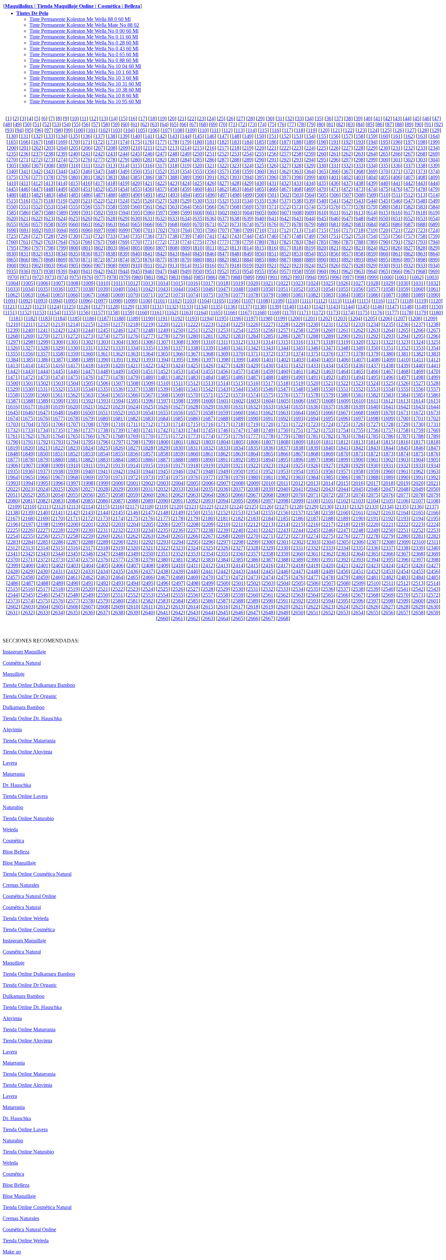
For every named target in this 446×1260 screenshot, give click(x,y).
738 (173, 236)
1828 (148, 448)
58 (105, 124)
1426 (208, 365)
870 (74, 259)
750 (322, 236)
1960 (388, 471)
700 (136, 230)
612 (347, 212)
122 (349, 130)
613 (359, 212)
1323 (403, 342)
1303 (103, 342)
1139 (274, 306)
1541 (193, 389)
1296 (433, 336)
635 (198, 218)
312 (99, 165)
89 (409, 124)
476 (397, 189)
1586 (433, 395)
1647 (43, 412)
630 (136, 218)
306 (25, 165)
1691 (268, 418)
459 (186, 189)
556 (86, 206)
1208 (415, 318)
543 (359, 201)
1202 (325, 318)
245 (136, 154)
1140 (289, 306)
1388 (73, 359)
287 (223, 159)
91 (428, 124)
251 (211, 154)
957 (285, 271)
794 (434, 242)
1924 (283, 465)
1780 (298, 436)
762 (37, 242)
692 (37, 230)
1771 (163, 436)
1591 (73, 401)
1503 (58, 383)
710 (260, 230)
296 (335, 159)
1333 (118, 348)
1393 (148, 359)
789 (372, 242)
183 (235, 142)
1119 (421, 301)
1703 (13, 424)
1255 (253, 330)
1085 (358, 295)
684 (372, 224)
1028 (373, 283)
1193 (192, 318)
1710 (118, 424)
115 (263, 130)
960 (322, 271)
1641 (388, 406)
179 (186, 142)
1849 (28, 453)
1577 (298, 395)
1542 (208, 389)
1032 (433, 283)
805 (136, 248)
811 (211, 248)
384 (124, 177)
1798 (133, 442)
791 (397, 242)
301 (397, 159)
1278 (163, 336)
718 (359, 230)
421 (148, 183)
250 (198, 154)
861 (397, 254)
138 (111, 136)
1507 (118, 383)
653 (421, 218)
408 (421, 177)
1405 (328, 359)
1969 (88, 477)
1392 (133, 359)
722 (409, 230)
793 (421, 242)
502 (285, 195)
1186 (89, 318)
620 (12, 218)
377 (37, 177)
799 (62, 248)
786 (335, 242)
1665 (313, 412)
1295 (418, 336)
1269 (28, 336)
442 (409, 183)
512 (409, 195)
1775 (223, 436)
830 (12, 254)
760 (12, 242)
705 (198, 230)
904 (62, 265)
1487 (253, 377)
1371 (253, 353)
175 (136, 142)
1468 (403, 371)
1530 (28, 389)
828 (421, 248)
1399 (238, 359)
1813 (358, 442)
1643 (418, 406)
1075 (208, 295)
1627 (178, 406)
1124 (54, 306)
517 (37, 201)
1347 (328, 348)
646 (335, 218)
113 (239, 130)
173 (111, 142)
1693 (298, 418)
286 (211, 159)
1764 (58, 436)
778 (235, 242)
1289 (328, 336)
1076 (223, 295)
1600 (208, 401)
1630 (223, 406)
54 (66, 124)
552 (37, 206)
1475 (73, 377)
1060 (418, 289)
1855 (118, 453)
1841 (343, 448)
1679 (88, 418)
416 (86, 183)
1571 (208, 395)
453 (111, 189)
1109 (278, 301)
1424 (178, 365)
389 (186, 177)
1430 (268, 365)
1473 (43, 377)
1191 (163, 318)
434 (310, 183)
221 (273, 148)
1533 (73, 389)
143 (173, 136)
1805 (238, 442)
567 (223, 206)
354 (186, 171)
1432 (298, 365)
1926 (313, 465)
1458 (253, 371)
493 (174, 195)
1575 (268, 395)
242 (99, 154)
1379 (373, 353)
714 (310, 230)
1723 (313, 424)
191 (335, 142)
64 (164, 124)
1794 (73, 442)
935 (12, 271)
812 (223, 248)
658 (49, 224)
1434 (328, 365)
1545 (253, 389)
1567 (148, 395)
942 (99, 271)
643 (297, 218)
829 (434, 248)
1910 (73, 465)
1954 (298, 471)
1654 (148, 412)
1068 (103, 295)
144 (186, 136)
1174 (348, 312)
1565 (118, 395)
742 (223, 236)
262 (347, 154)
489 (124, 195)
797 (37, 248)
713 (297, 230)
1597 (163, 401)
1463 (328, 371)
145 (198, 136)
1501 (28, 383)
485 (74, 195)
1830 (178, 448)
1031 (418, 283)
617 (409, 212)
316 (148, 165)
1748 (253, 430)
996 (336, 277)
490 (136, 195)
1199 (280, 318)
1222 (193, 324)
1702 (433, 418)
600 (198, 212)
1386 (43, 359)
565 (198, 206)
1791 (28, 442)
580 (384, 206)
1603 (253, 401)
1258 (298, 330)
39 (358, 118)
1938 (58, 471)
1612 (388, 401)
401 (335, 177)
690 (12, 230)
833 (49, 254)
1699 (388, 418)
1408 (373, 359)
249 (186, 154)
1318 (328, 342)
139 (124, 136)
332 (347, 165)
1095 (70, 301)
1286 (283, 336)
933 (421, 265)
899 (434, 259)
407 (409, 177)
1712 (148, 424)
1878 (28, 459)
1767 (103, 436)
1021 (268, 283)
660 (74, 224)
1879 (43, 459)
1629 (208, 406)
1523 (358, 383)
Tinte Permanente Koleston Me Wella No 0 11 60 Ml (83, 37)
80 (321, 124)
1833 (223, 448)
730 (74, 236)
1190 (148, 318)
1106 (234, 301)
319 (186, 165)
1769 (133, 436)
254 (248, 154)
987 (224, 277)
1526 (403, 383)
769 (124, 242)
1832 (208, 448)
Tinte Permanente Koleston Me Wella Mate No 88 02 (84, 25)
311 (86, 165)
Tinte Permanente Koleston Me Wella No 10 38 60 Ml (85, 89)
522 (99, 201)
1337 (178, 348)
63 (154, 124)
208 (112, 148)
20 (172, 118)
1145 (363, 306)
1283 (238, 336)
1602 (238, 401)
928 (359, 265)
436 (335, 183)
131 (24, 136)
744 (248, 236)
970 (13, 277)
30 (270, 118)
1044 (178, 289)
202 (37, 148)
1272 (73, 336)
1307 (163, 342)
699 (124, 230)
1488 (268, 377)
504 (310, 195)
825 (384, 248)
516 (24, 201)
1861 (208, 453)
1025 (328, 283)
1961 (403, 471)
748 (297, 236)
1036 (58, 289)
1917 (178, 465)
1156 (83, 312)
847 (223, 254)
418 (111, 183)
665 (136, 224)
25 (221, 118)
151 (273, 136)
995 (323, 277)
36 (328, 118)
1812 (343, 442)
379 (62, 177)
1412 (433, 359)
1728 (388, 424)
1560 (43, 395)
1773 (193, 436)
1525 (388, 383)
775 (198, 242)
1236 (403, 324)
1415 (43, 365)
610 (323, 212)
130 (12, 136)
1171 (304, 312)
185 (260, 142)
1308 (178, 342)
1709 (103, 424)
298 (359, 159)
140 (136, 136)
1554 (388, 389)
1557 (433, 389)
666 (148, 224)
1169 (274, 312)
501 (273, 195)
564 (186, 206)
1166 (230, 312)
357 (223, 171)
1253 (223, 330)
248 (173, 154)
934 (434, 265)
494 (186, 195)
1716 (208, 424)
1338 (193, 348)
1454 (193, 371)
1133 (186, 306)
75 (272, 124)
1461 (298, 371)
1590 (58, 401)
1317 (313, 342)
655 (12, 224)
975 (75, 277)
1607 (313, 401)
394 (248, 177)
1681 (118, 418)
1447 (88, 371)
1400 (253, 359)
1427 (223, 365)
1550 (328, 389)
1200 (295, 318)
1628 (193, 406)
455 (136, 189)
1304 (118, 342)
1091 (10, 301)
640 (260, 218)
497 (223, 195)
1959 (373, 471)
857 (347, 254)
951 (211, 271)
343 (49, 171)
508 (360, 195)
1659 (223, 412)
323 (235, 165)
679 (310, 224)
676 (273, 224)
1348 (343, 348)
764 (62, 242)
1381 (403, 353)
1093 (40, 301)
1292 (373, 336)
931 (397, 265)
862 (409, 254)
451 (86, 189)
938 (49, 271)
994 (311, 277)
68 (203, 124)
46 (426, 118)
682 (347, 224)
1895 (283, 459)
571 (273, 206)
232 (409, 148)
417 (99, 183)
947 (161, 271)
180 (198, 142)
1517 (268, 383)
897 (409, 259)
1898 (328, 459)
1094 (55, 301)
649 (372, 218)
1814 (373, 442)
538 (297, 201)
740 (198, 236)
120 (324, 130)
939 (62, 271)
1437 (373, 365)
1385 (28, 359)
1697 (358, 418)
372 (409, 171)
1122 (25, 306)
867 (37, 259)
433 (297, 183)
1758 (403, 430)
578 (359, 206)
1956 (328, 471)
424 (186, 183)
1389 (88, 359)
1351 (388, 348)
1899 (343, 459)
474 (372, 189)
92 (438, 124)
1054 (328, 289)
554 (62, 206)
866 (24, 259)
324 (248, 165)
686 (397, 224)
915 (198, 265)
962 (347, 271)
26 (230, 118)
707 (223, 230)
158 (359, 136)
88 (399, 124)
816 (273, 248)
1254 (238, 330)
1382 (418, 353)
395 (260, 177)
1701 (418, 418)
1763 (43, 436)
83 (350, 124)
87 (389, 124)
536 (273, 201)
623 (49, 218)
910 (136, 265)
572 (285, 206)
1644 (433, 406)
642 (285, 218)
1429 (253, 365)
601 (211, 212)
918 (235, 265)
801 (87, 248)
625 (74, 218)
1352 (403, 348)
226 (335, 148)
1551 (343, 389)
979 (125, 277)
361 (273, 171)
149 (248, 136)
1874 (403, 453)
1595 (133, 401)
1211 (28, 324)
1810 (313, 442)
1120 (436, 301)
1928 (343, 465)
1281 (208, 336)
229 (372, 148)
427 (223, 183)
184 (248, 142)
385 (136, 177)
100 (79, 130)
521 (86, 201)
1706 (58, 424)
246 (148, 154)
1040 (118, 289)
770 (136, 242)
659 (62, 224)
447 (37, 189)
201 (25, 148)
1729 (403, 424)
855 (322, 254)
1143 (333, 306)
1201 (310, 318)
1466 (373, 371)
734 (124, 236)
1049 (253, 289)
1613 (403, 401)
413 (49, 183)
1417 (73, 365)
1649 (73, 412)
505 (323, 195)
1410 (403, 359)
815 (260, 248)
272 (37, 159)
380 (74, 177)
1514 (223, 383)
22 (191, 118)
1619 (58, 406)
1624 (133, 406)
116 (275, 130)
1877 (13, 459)
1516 (253, 383)
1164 (201, 312)
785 (322, 242)
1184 (60, 318)
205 (74, 148)
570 (260, 206)
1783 (343, 436)
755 (384, 236)
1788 (418, 436)
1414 (28, 365)
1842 (358, 448)
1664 (298, 412)
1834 (238, 448)
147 (223, 136)
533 (235, 201)
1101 (160, 301)
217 (223, 148)
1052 (298, 289)
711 (273, 230)
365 (322, 171)
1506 (103, 383)
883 (235, 259)
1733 (28, 430)
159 (372, 136)
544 (372, 201)
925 (322, 265)
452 (99, 189)
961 (335, 271)
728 (49, 236)
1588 (28, 401)
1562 (73, 395)
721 (397, 230)
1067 (88, 295)
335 (384, 165)
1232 (343, 324)
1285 (268, 336)
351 (148, 171)
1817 (418, 442)
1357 (43, 353)
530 (198, 201)
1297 (13, 342)
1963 (433, 471)
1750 (283, 430)
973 (50, 277)
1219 (148, 324)
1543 (223, 389)
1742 (163, 430)
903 (50, 265)
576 (335, 206)
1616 (13, 406)
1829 (163, 448)
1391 (118, 359)
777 (223, 242)
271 (24, 159)
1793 (58, 442)
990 (261, 277)
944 (124, 271)
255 (260, 154)
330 (322, 165)
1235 (388, 324)
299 (372, 159)
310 (74, 165)
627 (99, 218)
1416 (58, 365)
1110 (292, 301)
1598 (178, 401)
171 (86, 142)
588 (50, 212)
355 (198, 171)
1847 (433, 448)
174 (124, 142)
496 (211, 195)
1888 (178, 459)
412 (37, 183)
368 (359, 171)
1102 (175, 301)
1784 (358, 436)
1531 (43, 389)
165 (12, 142)
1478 (118, 377)
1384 (13, 359)
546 (397, 201)
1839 (313, 448)
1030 (403, 283)
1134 (201, 306)
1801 (178, 442)
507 (347, 195)
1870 (343, 453)
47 (436, 118)
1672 (418, 412)
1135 (216, 306)
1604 (268, 401)
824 (372, 248)
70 (223, 124)
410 (12, 183)
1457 (238, 371)
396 (273, 177)
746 (273, 236)
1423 (163, 365)
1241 (43, 330)
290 (260, 159)
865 (12, 259)
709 (248, 230)
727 (37, 236)
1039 (103, 289)
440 (384, 183)
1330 (73, 348)
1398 (223, 359)
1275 (118, 336)
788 (359, 242)
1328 (43, 348)
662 (99, 224)
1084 (343, 295)
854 (310, 254)
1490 (298, 377)
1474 (58, 377)
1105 (219, 301)
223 (297, 148)
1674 (13, 418)
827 (409, 248)
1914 (133, 465)
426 (211, 183)
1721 (283, 424)
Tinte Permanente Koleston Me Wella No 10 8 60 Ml (83, 95)
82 (340, 124)
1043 (163, 289)
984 (187, 277)
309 (62, 165)
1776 (238, 436)
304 (434, 159)
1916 (163, 465)
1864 (253, 453)
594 (124, 212)
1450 (133, 371)
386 (148, 177)
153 (297, 136)
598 (174, 212)
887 (285, 259)
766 (86, 242)
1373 (283, 353)
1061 (433, 289)
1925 (298, 465)
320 (198, 165)
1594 (118, 401)
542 (347, 201)
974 (63, 277)
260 (322, 154)
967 (409, 271)
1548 (298, 389)
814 (248, 248)
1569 (178, 395)
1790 (13, 442)
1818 (433, 442)
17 (142, 118)
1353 (418, 348)
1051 (283, 289)
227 (347, 148)
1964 (13, 477)
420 (136, 183)
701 (149, 230)
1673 (433, 412)
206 (87, 148)
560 (136, 206)
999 (373, 277)
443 (421, 183)
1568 (163, 395)
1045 (193, 289)
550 (12, 206)
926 (335, 265)
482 (37, 195)
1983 (298, 477)
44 (407, 118)
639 (248, 218)
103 (116, 130)
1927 (328, 465)
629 (124, 218)
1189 (133, 318)
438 (359, 183)
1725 (343, 424)
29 (260, 118)
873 (111, 259)
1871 (358, 453)
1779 (283, 436)
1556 (418, 389)
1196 (236, 318)
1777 (253, 436)
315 (136, 165)
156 (335, 136)
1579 (328, 395)
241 (86, 154)
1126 (83, 306)
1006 (43, 283)
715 (322, 230)
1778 (268, 436)
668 (173, 224)
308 (50, 165)
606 (273, 212)
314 (124, 165)
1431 (283, 365)
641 (273, 218)
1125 (69, 306)
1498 (418, 377)
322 (223, 165)
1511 (178, 383)
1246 (118, 330)
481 (25, 195)
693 (50, 230)
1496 (388, 377)
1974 (163, 477)
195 (384, 142)
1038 (88, 289)
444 (434, 183)
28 (250, 118)
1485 (223, 377)
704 (186, 230)
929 (372, 265)
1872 (373, 453)
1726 (358, 424)
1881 (73, 459)
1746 (223, 430)
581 (397, 206)
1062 (13, 295)
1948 (208, 471)
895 (384, 259)
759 (434, 236)
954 (248, 271)
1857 (148, 453)
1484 (208, 377)
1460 (283, 371)
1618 (43, 406)
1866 (283, 453)
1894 (268, 459)
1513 (208, 383)
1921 (238, 465)
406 (397, 177)
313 (111, 165)
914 (186, 265)
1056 (358, 289)
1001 (401, 277)
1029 (388, 283)
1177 (392, 312)
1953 (283, 471)
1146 (377, 306)
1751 (298, 430)
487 (99, 195)
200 (12, 148)
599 (186, 212)
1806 (253, 442)
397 (285, 177)
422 (161, 183)
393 (235, 177)
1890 (208, 459)
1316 (298, 342)
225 (322, 148)
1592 (88, 401)
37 (338, 118)
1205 (370, 318)
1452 (163, 371)
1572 (223, 395)
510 (385, 195)
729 (62, 236)
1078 (253, 295)
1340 (223, 348)
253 (235, 154)
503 (298, 195)
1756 (373, 430)
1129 (127, 306)
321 (211, 165)
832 (37, 254)
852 (285, 254)
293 (297, 159)
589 (62, 212)
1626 (163, 406)
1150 (436, 306)
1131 (157, 306)
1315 (283, 342)
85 (370, 124)
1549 (313, 389)
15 (123, 118)
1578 (313, 395)
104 (129, 130)
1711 (133, 424)
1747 (238, 430)
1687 (208, 418)
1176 (377, 312)
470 (322, 189)
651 (397, 218)
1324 (418, 342)
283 (173, 159)
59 (115, 124)
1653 (133, 412)
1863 (238, 453)
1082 (313, 295)
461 (211, 189)
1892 (238, 459)
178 (173, 142)
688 (421, 224)
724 (434, 230)
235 (12, 154)
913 (173, 265)
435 (322, 183)
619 (434, 212)
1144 (348, 306)
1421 (133, 365)
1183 (45, 318)
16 (132, 118)
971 (25, 277)
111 (215, 130)
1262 (358, 330)
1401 (268, 359)
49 (17, 124)
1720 (268, 424)
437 (347, 183)
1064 (43, 295)
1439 (403, 365)
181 (211, 142)
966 (397, 271)
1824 (88, 448)
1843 (373, 448)
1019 (238, 283)
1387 (58, 359)
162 (409, 136)
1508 (133, 383)
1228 (283, 324)
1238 (433, 324)
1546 (268, 389)
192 (347, 142)
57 (95, 124)
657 (37, 224)
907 (99, 265)
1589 (43, 401)
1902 (388, 459)
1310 (208, 342)
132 (37, 136)
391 (211, 177)
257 (285, 154)
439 (372, 183)
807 (161, 248)
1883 (103, 459)
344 (62, 171)
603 (236, 212)
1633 (268, 406)
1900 (358, 459)
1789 (433, 436)
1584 (403, 395)
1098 (115, 301)
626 (86, 218)
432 (285, 183)
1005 (28, 283)
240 (74, 154)
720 (384, 230)
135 (74, 136)
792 (409, 242)
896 (397, 259)
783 (297, 242)
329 (310, 165)
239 (62, 154)
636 (211, 218)
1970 (103, 477)
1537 (133, 389)
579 (372, 206)
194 (372, 142)
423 (173, 183)
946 (148, 271)
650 (384, 218)
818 (297, 248)
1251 (193, 330)
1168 (260, 312)
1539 (163, 389)
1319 (343, 342)
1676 (43, 418)
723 (421, 230)
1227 (268, 324)
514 (434, 195)
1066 (73, 295)
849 (248, 254)
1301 (73, 342)
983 (174, 277)
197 (409, 142)
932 (409, 265)
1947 (193, 471)
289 (248, 159)
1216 (103, 324)
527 (161, 201)
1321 (373, 342)
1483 (193, 377)
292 (285, 159)
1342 (253, 348)
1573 (238, 395)
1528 (433, 383)
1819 (13, 448)
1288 (313, 336)
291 (273, 159)
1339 (208, 348)
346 (86, 171)
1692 (283, 418)
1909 (58, 465)
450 (74, 189)
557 (99, 206)
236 (24, 154)
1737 (88, 430)
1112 (321, 301)
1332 (103, 348)
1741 (148, 430)
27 (240, 118)
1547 (283, 389)
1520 (313, 383)
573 (297, 206)
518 (49, 201)
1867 (298, 453)
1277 (148, 336)
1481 (163, 377)
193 (359, 142)
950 (198, 271)
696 (87, 230)
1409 (388, 359)
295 (322, 159)
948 (173, 271)
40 (368, 118)
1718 (238, 424)
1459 (268, 371)
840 (136, 254)
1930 (373, 465)
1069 (118, 295)
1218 (133, 324)
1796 (103, 442)
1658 (208, 412)
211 (148, 148)
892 (347, 259)
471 (335, 189)
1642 (403, 406)
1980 (253, 477)
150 (260, 136)
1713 (163, 424)
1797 (118, 442)
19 (162, 118)
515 (12, 201)
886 (273, 259)
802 (99, 248)
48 (7, 124)
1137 (245, 306)
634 (186, 218)
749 (310, 236)
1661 (253, 412)
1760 (433, 430)
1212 (43, 324)
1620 (73, 406)
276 (86, 159)
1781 (313, 436)
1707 (73, 424)
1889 (193, 459)
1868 (313, 453)
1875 (418, 453)
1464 (343, 371)
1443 (28, 371)
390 (198, 177)
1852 (73, 453)
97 (48, 130)
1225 (238, 324)
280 (136, 159)
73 (252, 124)
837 (99, 254)
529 (186, 201)
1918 (193, 465)
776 (211, 242)
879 (186, 259)
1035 (43, 289)
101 (92, 130)
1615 (433, 401)
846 (211, 254)
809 (186, 248)
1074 (193, 295)
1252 (208, 330)
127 (411, 130)
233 (421, 148)
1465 (358, 371)
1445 (58, 371)
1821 (43, 448)
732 (99, 236)
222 (285, 148)
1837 (283, 448)
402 (347, 177)
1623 (118, 406)
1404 (313, 359)
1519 (298, 383)
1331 (88, 348)
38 (348, 118)
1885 (133, 459)
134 (62, 136)
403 (359, 177)
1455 (208, 371)
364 (310, 171)
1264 (388, 330)
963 (359, 271)
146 (211, 136)
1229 (298, 324)
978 (112, 277)
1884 (118, 459)
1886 (148, 459)
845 (198, 254)
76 (281, 124)
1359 (73, 353)
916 (211, 265)
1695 (328, 418)
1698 (373, 418)
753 (359, 236)
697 (99, 230)
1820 (28, 448)
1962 (418, 471)
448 (49, 189)
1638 (343, 406)
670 (198, 224)
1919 (208, 465)
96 (38, 130)
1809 (298, 442)
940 (74, 271)
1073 (178, 295)
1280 (193, 336)
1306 (148, 342)
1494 (358, 377)
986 (211, 277)
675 (260, 224)
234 (434, 148)
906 (87, 265)
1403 (298, 359)
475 (384, 189)
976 (87, 277)
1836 (268, 448)
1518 (283, 383)
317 (161, 165)
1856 (133, 453)
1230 (313, 324)
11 (84, 118)
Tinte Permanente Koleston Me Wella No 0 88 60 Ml (83, 60)
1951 (253, 471)
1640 (373, 406)
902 (37, 265)
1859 (178, 453)
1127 (98, 306)
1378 (358, 353)
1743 (178, 430)
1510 (163, 383)
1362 (118, 353)
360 (260, 171)
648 (359, 218)
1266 (418, 330)
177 (161, 142)
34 (309, 118)
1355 (13, 353)
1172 (318, 312)
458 (173, 189)
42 (387, 118)
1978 (223, 477)
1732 (13, 430)
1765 (73, 436)
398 (297, 177)
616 (397, 212)
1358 (58, 353)
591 (87, 212)
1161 (157, 312)
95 (29, 130)
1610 (358, 401)
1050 (268, 289)
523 (111, 201)
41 (377, 118)
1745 (208, 430)
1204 (355, 318)
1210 (13, 324)
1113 (335, 301)
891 (335, 259)
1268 (13, 336)
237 (37, 154)
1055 (343, 289)
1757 (388, 430)
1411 (418, 359)
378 (49, 177)
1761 (13, 436)
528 (173, 201)
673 (235, 224)
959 (310, 271)
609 (310, 212)
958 (297, 271)
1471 (13, 377)
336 (397, 165)
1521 (328, 383)
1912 (103, 465)
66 (183, 124)
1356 (28, 353)
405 (384, 177)
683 (359, 224)
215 (198, 148)
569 (248, 206)
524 (124, 201)
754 (372, 236)
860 (384, 254)
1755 (358, 430)
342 (37, 171)
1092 (25, 301)
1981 (268, 477)
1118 (407, 301)
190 (322, 142)
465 (260, 189)
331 (335, 165)
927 (347, 265)
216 (211, 148)
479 (434, 189)
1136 (230, 306)
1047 (223, 289)
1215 (88, 324)
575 (322, 206)
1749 (268, 430)
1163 (186, 312)
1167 (245, 312)
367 (347, 171)
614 (372, 212)
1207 (400, 318)
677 (285, 224)
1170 (289, 312)
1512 (193, 383)
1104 (204, 301)
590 (74, 212)
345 (74, 171)
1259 (313, 330)
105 (141, 130)
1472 (28, 377)
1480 (148, 377)
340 (12, 171)
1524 (373, 383)
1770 (148, 436)
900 (12, 265)
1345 (298, 348)
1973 (148, 477)
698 (112, 230)
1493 (343, 377)
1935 (13, 471)
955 (260, 271)
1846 (418, 448)
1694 (313, 418)
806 (149, 248)
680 (322, 224)
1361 (103, 353)
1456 (223, 371)
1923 (268, 465)
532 (223, 201)
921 (273, 265)
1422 (148, 365)
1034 (28, 289)
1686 (193, 418)
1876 (433, 453)
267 (409, 154)
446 (24, 189)
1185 (75, 318)
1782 (328, 436)
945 (136, 271)
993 (298, 277)
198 (421, 142)
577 (347, 206)
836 (86, 254)
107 (166, 130)
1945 (163, 471)
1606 (298, 401)
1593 (103, 401)
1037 (73, 289)
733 (111, 236)
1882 (88, 459)
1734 (43, 430)
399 (310, 177)
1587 (13, 401)
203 (50, 148)
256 (273, 154)
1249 (163, 330)
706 (211, 230)
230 (384, 148)
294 (310, 159)
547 (409, 201)
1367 (193, 353)
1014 (163, 283)
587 (37, 212)
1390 (103, 359)
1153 (39, 312)
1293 (388, 336)
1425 (193, 365)
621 (24, 218)
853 (297, 254)
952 (223, 271)
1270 (43, 336)
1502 (43, 383)
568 (235, 206)
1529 (13, 389)
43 (397, 118)
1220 (163, 324)
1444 (43, 371)
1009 (88, 283)
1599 (193, 401)
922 (285, 265)
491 (149, 195)
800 (74, 248)
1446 (73, 371)
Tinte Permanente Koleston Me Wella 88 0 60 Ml (80, 19)
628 (111, 218)
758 (421, 236)
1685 (178, 418)
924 (310, 265)
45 (417, 118)
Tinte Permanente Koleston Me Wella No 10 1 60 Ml (83, 72)
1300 (58, 342)
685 (384, 224)
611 (335, 212)
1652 (118, 412)
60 (125, 124)
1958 (358, 471)
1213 (58, 324)
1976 (193, 477)
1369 (223, 353)
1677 (58, 418)
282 (161, 159)
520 (74, 201)
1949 (223, 471)
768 (111, 242)
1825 (103, 448)
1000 (386, 277)
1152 (25, 312)
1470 (433, 371)
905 (74, 265)
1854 (103, 453)
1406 (343, 359)
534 (248, 201)
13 (103, 118)
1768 (118, 436)
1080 (283, 295)
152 (285, 136)
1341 (238, 348)
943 (111, 271)
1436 (358, 365)
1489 (283, 377)
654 (434, 218)
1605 (283, 401)
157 (347, 136)
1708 (88, 424)
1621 (88, 406)
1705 (43, 424)
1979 (238, 477)
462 (223, 189)
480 (12, 195)
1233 (358, 324)
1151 (10, 312)
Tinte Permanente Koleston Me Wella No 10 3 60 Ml (83, 78)
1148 (407, 306)
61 (134, 124)
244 (124, 154)
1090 (433, 295)
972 (38, 277)
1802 (193, 442)
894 (372, 259)
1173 (333, 312)
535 (260, 201)
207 (99, 148)
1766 (88, 436)
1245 (103, 330)
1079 (268, 295)
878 (173, 259)
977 (100, 277)
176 (148, 142)
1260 (328, 330)
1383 (433, 353)
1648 (58, 412)
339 (434, 165)
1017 (208, 283)
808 (174, 248)
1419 (103, 365)
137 (99, 136)
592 (99, 212)
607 (285, 212)
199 (434, 142)
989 (249, 277)
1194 (207, 318)
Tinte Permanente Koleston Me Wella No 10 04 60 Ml (85, 66)
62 (144, 124)
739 (186, 236)
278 (111, 159)
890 (322, 259)
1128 (113, 306)
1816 (403, 442)
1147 (392, 306)
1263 (373, 330)
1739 (118, 430)
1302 (88, 342)
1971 (118, 477)
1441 (433, 365)
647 (347, 218)
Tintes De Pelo (32, 13)
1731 (433, 424)
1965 (28, 477)
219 (248, 148)
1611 (373, 401)
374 (434, 171)
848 (235, 254)
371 (397, 171)
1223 (208, 324)
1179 (421, 312)
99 (68, 130)
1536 (118, 389)
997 (348, 277)
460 (198, 189)
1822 (58, 448)
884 (248, 259)
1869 (328, 453)
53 (56, 124)
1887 (163, 459)
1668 (358, 412)
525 (136, 201)
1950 (238, 471)
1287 (298, 336)
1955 (313, 471)
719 (372, 230)
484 (62, 195)
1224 (223, 324)
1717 (223, 424)
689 (434, 224)
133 (49, 136)
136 (86, 136)
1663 (283, 412)
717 (347, 230)
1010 (103, 283)
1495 (373, 377)
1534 (88, 389)
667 (161, 224)
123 (361, 130)
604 (248, 212)
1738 (103, 430)
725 (12, 236)
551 (24, 206)
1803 (208, 442)
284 (186, 159)
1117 (392, 301)
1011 (118, 283)
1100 (145, 301)
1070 (133, 295)
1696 (343, 418)
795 (12, 248)
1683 (148, 418)
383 (111, 177)
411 (24, 183)
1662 (268, 412)
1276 (133, 336)
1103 (189, 301)
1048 (238, 289)
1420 (118, 365)
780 (260, 242)
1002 (416, 277)
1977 (208, 477)
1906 (13, 465)
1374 (298, 353)
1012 (133, 283)
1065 (58, 295)
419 (124, 183)
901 (25, 265)
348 (111, 171)
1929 (358, 465)
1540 (178, 389)
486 (87, 195)
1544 (238, 389)
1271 (58, 336)
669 (186, 224)
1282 (223, 336)
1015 (178, 283)
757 (409, 236)
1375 (313, 353)
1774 (208, 436)
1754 (343, 430)
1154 (54, 312)
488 (112, 195)
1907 (28, 465)
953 (235, 271)
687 (409, 224)
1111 (306, 301)
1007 (58, 283)
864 (434, 254)
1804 (223, 442)
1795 (88, 442)
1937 (43, 471)
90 (419, 124)
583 (421, 206)
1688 (223, 418)
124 (373, 130)
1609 (343, 401)
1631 (238, 406)
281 (148, 159)
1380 (388, 353)
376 (24, 177)
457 (161, 189)
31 (279, 118)
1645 (13, 412)
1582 (373, 395)
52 (46, 124)
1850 (43, 453)
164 (434, 136)
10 (74, 118)
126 (398, 130)
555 (74, 206)
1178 (407, 312)
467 (285, 189)
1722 (298, 424)
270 (12, 159)
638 (235, 218)
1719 (253, 424)
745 (260, 236)
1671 (403, 412)
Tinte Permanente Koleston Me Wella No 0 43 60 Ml (83, 48)
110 (203, 130)
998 (360, 277)
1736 (73, 430)
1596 (148, 401)
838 (111, 254)
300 (384, 159)
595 (136, 212)
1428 (238, 365)
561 (148, 206)
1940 (88, 471)
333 (359, 165)
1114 (349, 301)
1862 (223, 453)
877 (161, 259)
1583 (388, 395)
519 (62, 201)
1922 (253, 465)
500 (260, 195)
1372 (268, 353)
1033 (13, 289)
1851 (58, 453)
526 (148, 201)
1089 (418, 295)
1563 (88, 395)
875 (136, 259)
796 (25, 248)
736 (148, 236)
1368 (208, 353)
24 (211, 118)
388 (173, 177)
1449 (118, 371)
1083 (328, 295)
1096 (85, 301)
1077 (238, 295)
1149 (421, 306)
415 (74, 183)
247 (161, 154)
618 (421, 212)
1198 (266, 318)
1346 (313, 348)
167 (37, 142)
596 (149, 212)
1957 (343, 471)
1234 (373, 324)
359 (248, 171)
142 (161, 136)
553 (49, 206)
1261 (343, 330)
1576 (283, 395)
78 (301, 124)
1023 (298, 283)
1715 (193, 424)
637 (223, 218)
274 (62, 159)
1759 (418, 430)
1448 (103, 371)
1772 (178, 436)
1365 (163, 353)
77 (291, 124)
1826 (118, 448)
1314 (268, 342)
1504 (73, 383)
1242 (58, 330)
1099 (130, 301)
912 (161, 265)
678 (297, 224)
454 (124, 189)
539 (310, 201)
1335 (148, 348)
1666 (328, 412)
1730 (418, 424)
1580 (343, 395)
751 (335, 236)
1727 (373, 424)
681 (335, 224)
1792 (43, 442)
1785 (373, 436)
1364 (148, 353)
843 (173, 254)
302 (409, 159)
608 (298, 212)
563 (173, 206)
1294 (403, 336)
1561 (58, 395)
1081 (298, 295)
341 (24, 171)
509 (372, 195)
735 (136, 236)
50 (27, 124)
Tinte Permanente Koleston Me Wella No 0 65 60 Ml (83, 54)
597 (161, 212)
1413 (13, 365)
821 (335, 248)
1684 (163, 418)
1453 (178, 371)
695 (74, 230)
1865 (268, 453)
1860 (193, 453)
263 (359, 154)
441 (397, 183)
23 (201, 118)
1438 (388, 365)
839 (124, 254)
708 (236, 230)
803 (112, 248)
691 (25, 230)
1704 (28, 424)
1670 (388, 412)
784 (310, 242)
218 (235, 148)
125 (386, 130)
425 (198, 183)
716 (335, 230)
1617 (28, 406)
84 (360, 124)
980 (137, 277)
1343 (268, 348)
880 (198, 259)
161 (397, 136)
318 (173, 165)
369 (372, 171)
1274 (103, 336)
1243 (73, 330)
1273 (88, 336)
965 (384, 271)
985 (199, 277)
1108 (263, 301)
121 (336, 130)
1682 (133, 418)
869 (62, 259)
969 (434, 271)
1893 (253, 459)
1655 (163, 412)
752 (347, 236)
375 (12, 177)
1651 (103, 412)
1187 (104, 318)
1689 (238, 418)
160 (384, 136)
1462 (313, 371)
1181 (16, 318)
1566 (133, 395)
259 (310, 154)
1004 (13, 283)
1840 (328, 448)
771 (148, 242)
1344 (283, 348)
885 (260, 259)
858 (359, 254)
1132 (172, 306)
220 (260, 148)
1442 (13, 371)
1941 (103, 471)
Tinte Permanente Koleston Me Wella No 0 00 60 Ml (83, 31)
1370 (238, 353)
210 (136, 148)
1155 (69, 312)
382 (99, 177)
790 (384, 242)
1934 (433, 465)
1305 (133, 342)
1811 (328, 442)
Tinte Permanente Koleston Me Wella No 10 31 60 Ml (85, 84)
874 (124, 259)
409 (434, 177)
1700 (403, 418)
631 (148, 218)
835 (74, 254)
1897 (313, 459)
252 (223, 154)
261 (335, 154)
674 (248, 224)
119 (311, 130)
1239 (13, 330)
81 (330, 124)
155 (322, 136)
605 (260, 212)
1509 (148, 383)
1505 (88, 383)
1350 (373, 348)
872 (99, 259)
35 (319, 118)
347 (99, 171)
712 (285, 230)
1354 (433, 348)
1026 (343, 283)
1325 (433, 342)
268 (421, 154)
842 (161, 254)
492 (161, 195)
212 (161, 148)
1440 (418, 365)
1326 (13, 348)
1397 (208, 359)
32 (289, 118)
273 (49, 159)
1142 (318, 306)
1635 (298, 406)
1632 (253, 406)
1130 (142, 306)
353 (173, 171)
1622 (103, 406)
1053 (313, 289)
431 (273, 183)
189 (310, 142)
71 (232, 124)
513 (421, 195)
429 (248, 183)
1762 (28, 436)
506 (335, 195)
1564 (103, 395)
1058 (388, 289)
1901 (373, 459)
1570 (193, 395)
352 (161, 171)
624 (62, 218)
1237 (418, 324)
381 (86, 177)
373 (421, 171)
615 (384, 212)
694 (62, 230)
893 (359, 259)
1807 (268, 442)
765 (74, 242)
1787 (403, 436)
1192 (177, 318)
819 (310, 248)
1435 (343, 365)
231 (397, 148)
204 (62, 148)
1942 (118, 471)
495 (198, 195)
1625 (148, 406)
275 (74, 159)
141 (148, 136)
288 (235, 159)
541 (335, 201)
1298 (28, 342)
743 (235, 236)
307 (37, 165)
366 (335, 171)
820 (322, 248)
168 (49, 142)
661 (86, 224)
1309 (193, 342)
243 (111, 154)
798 (50, 248)
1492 (328, 377)
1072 (163, 295)
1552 (358, 389)
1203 (340, 318)
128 (423, 130)
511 (397, 195)
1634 (283, 406)
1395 (178, 359)
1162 (172, 312)
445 (12, 189)
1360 (88, 353)
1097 (100, 301)
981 (149, 277)
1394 (163, 359)
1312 (238, 342)
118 (299, 130)
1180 (436, 312)
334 (372, 165)
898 (421, 259)
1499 (433, 377)
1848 (13, 453)
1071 (148, 295)
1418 (88, 365)
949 (186, 271)
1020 (253, 283)
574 (310, 206)
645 (322, 218)
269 (434, 154)
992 (286, 277)
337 (409, 165)
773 (173, 242)
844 (186, 254)
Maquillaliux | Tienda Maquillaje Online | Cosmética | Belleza (72, 6)
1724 (328, 424)
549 (434, 201)
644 (310, 218)
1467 (388, 371)
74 (262, 124)
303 (421, 159)
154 (310, 136)
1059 (403, 289)
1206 (385, 318)
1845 (403, 448)
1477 (103, 377)
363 (297, 171)
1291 (358, 336)
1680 (103, 418)
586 (25, 212)
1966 (43, 477)
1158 (113, 312)
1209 (430, 318)
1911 (88, 465)
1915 (148, 465)
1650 (88, 412)
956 (273, 271)
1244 (88, 330)
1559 (28, 395)
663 (111, 224)
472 (347, 189)
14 (113, 118)
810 (198, 248)
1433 (313, 365)
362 (285, 171)
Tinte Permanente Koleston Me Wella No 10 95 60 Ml (85, 101)
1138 (260, 306)
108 (179, 130)
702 (161, 230)
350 (136, 171)
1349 (358, 348)
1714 (178, 424)
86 (379, 124)
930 (384, 265)
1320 (358, 342)
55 (76, 124)
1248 (148, 330)
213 (173, 148)
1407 (358, 359)
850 (260, 254)
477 (409, 189)
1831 (193, 448)
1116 (378, 301)
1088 (403, 295)
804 (124, 248)
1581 (358, 395)
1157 (98, 312)
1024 (313, 283)
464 (248, 189)
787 (347, 242)
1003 (431, 277)
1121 (10, 306)
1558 (13, 395)
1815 (388, 442)
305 (12, 165)
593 (112, 212)
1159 (127, 312)
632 (161, 218)
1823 (73, 448)
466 (273, 189)
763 (49, 242)
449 (62, 189)
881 (211, 259)
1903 (403, 459)
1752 (313, 430)
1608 (328, 401)
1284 (253, 336)
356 (211, 171)
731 (86, 236)
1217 (118, 324)
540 (322, 201)
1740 (133, 430)
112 (227, 130)
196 (397, 142)
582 (409, 206)
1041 (133, 289)
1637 (328, 406)
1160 (142, 312)
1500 (13, 383)
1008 (73, 283)
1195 (221, 318)
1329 (58, 348)
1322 (388, 342)
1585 (418, 395)
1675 (28, 418)
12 (93, 118)
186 (273, 142)
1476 (88, 377)
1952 (268, 471)
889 (310, 259)
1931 (388, 465)
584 (434, 206)
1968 (73, 477)
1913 (118, 465)
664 (124, 224)
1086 (373, 295)
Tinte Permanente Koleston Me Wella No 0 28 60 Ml (83, 42)
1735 (58, 430)
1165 (216, 312)
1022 (283, 283)
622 (37, 218)
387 (161, 177)
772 (161, 242)
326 (273, 165)
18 (152, 118)
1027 (358, 283)
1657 (193, 412)
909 (124, 265)
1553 (373, 389)
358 (235, 171)
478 (421, 189)
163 (421, 136)
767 (99, 242)
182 (223, 142)
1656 (178, 412)
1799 (148, 442)
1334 (133, 348)
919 (248, 265)
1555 (403, 389)
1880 (58, 459)
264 (372, 154)
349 (124, 171)
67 (193, 124)
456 (148, 189)
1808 (283, 442)
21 (181, 118)
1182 (30, 318)
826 (397, 248)
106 (154, 130)
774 (186, 242)
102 (104, 130)
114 (251, 130)
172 (99, 142)
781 (273, 242)
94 (19, 130)
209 (124, 148)
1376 (328, 353)
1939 (73, 471)
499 (248, 195)
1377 (343, 353)
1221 (178, 324)
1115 (364, 301)
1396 (193, 359)
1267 (433, 330)
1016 (193, 283)
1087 (388, 295)
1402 (283, 359)
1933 (418, 465)
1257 (283, 330)
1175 (363, 312)
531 (211, 201)
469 (310, 189)
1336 (163, 348)
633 (173, 218)
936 (24, 271)
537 (285, 201)
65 (174, 124)
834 (62, 254)
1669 (373, 412)
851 (273, 254)
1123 (39, 306)
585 (12, 212)
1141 (304, 306)
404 (372, 177)
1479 (133, 377)
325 (260, 165)
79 (311, 124)
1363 (133, 353)
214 (186, 148)
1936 (28, 471)
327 (285, 165)
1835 (253, 448)
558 (111, 206)
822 (347, 248)
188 (297, 142)
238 (49, 154)
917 (223, 265)
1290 (343, 336)
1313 (253, 342)
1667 (343, 412)
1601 (223, 401)
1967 (58, 477)
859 (372, 254)
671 (211, 224)
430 (260, 183)
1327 (28, 348)
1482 (178, 377)
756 (397, 236)
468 (297, 189)
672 (223, 224)
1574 (253, 395)
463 (235, 189)
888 (297, 259)
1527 (418, 383)
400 (322, 177)
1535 (103, 389)
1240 (28, 330)
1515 (238, 383)
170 (74, 142)
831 (24, 254)
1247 (133, 330)
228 (359, 148)
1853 (88, 453)
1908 (43, 465)
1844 (388, 448)
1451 (148, 371)
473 (359, 189)
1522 (343, 383)
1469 (418, 371)
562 (161, 206)
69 (213, 124)
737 (161, 236)
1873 (388, 453)
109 (191, 130)
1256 (268, 330)
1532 (58, 389)
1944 (148, 471)
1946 (178, 471)
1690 (253, 418)
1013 (148, 283)
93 (9, 130)
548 (421, 201)
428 (235, 183)
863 (421, 254)
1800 (163, 442)
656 (24, 224)
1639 (358, 406)
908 (112, 265)
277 (99, 159)
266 (397, 154)
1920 (223, 465)
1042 (148, 289)
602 (223, 212)
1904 (418, 459)
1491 (313, 377)
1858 (163, 453)
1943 (133, 471)
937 (37, 271)
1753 (328, 430)
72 (242, 124)
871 (86, 259)
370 (384, 171)
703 (174, 230)
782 (285, 242)
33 (299, 118)
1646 (28, 412)
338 (421, 165)
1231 (328, 324)
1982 (283, 477)
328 (297, 165)
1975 (178, 477)
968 (421, 271)
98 (58, 130)
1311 (223, 342)
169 (62, 142)
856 (335, 254)
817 (285, 248)
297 (347, 159)
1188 (119, 318)
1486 (238, 377)
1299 (43, 342)
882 (223, 259)
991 (274, 277)
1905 (433, 459)
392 (223, 177)
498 (236, 195)
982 (162, 277)
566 (211, 206)
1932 (403, 465)
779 (248, 242)
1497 (403, 377)
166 (24, 142)
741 (211, 236)
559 (124, 206)
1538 (148, 389)
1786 (388, 436)
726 (24, 236)
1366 (178, 353)
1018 (223, 283)
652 (409, 218)
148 (235, 136)
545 (384, 201)
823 (359, 248)
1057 (373, 289)
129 (435, 130)
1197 (251, 318)
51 (37, 124)
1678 (73, 418)
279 (124, 159)
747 (285, 236)
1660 (238, 412)
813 (235, 248)
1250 (178, 330)
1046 (208, 289)
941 (86, 271)
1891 (223, 459)
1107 (248, 301)
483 (50, 195)
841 (148, 254)
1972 (133, 477)
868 (49, 259)
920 (260, 265)
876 (148, 259)
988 (236, 277)
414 (62, 183)
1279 (178, 336)
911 (148, 265)
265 (384, 154)
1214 (73, 324)
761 (24, 242)
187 (285, 142)
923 (297, 265)
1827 (133, 448)
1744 (193, 430)
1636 (313, 406)
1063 (28, 295)
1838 (298, 448)
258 (297, 154)
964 (372, 271)
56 (85, 124)
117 (287, 130)
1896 (298, 459)
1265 (403, 330)
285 (198, 159)
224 (310, 148)
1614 (418, 401)
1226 (253, 324)
